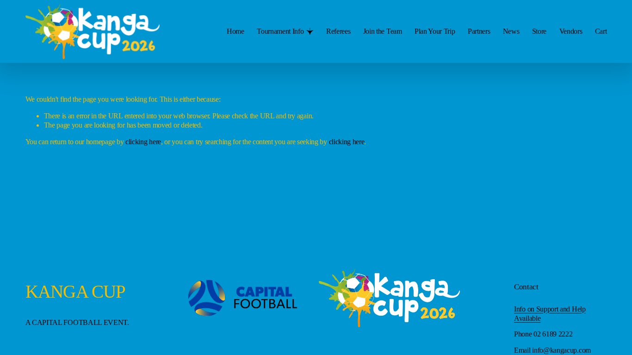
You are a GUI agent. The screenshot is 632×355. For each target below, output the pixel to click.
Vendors (570, 31)
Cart (601, 31)
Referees (338, 31)
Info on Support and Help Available (550, 313)
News (511, 31)
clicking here (143, 142)
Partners (479, 31)
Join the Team (382, 31)
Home (235, 31)
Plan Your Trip (435, 31)
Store (539, 31)
